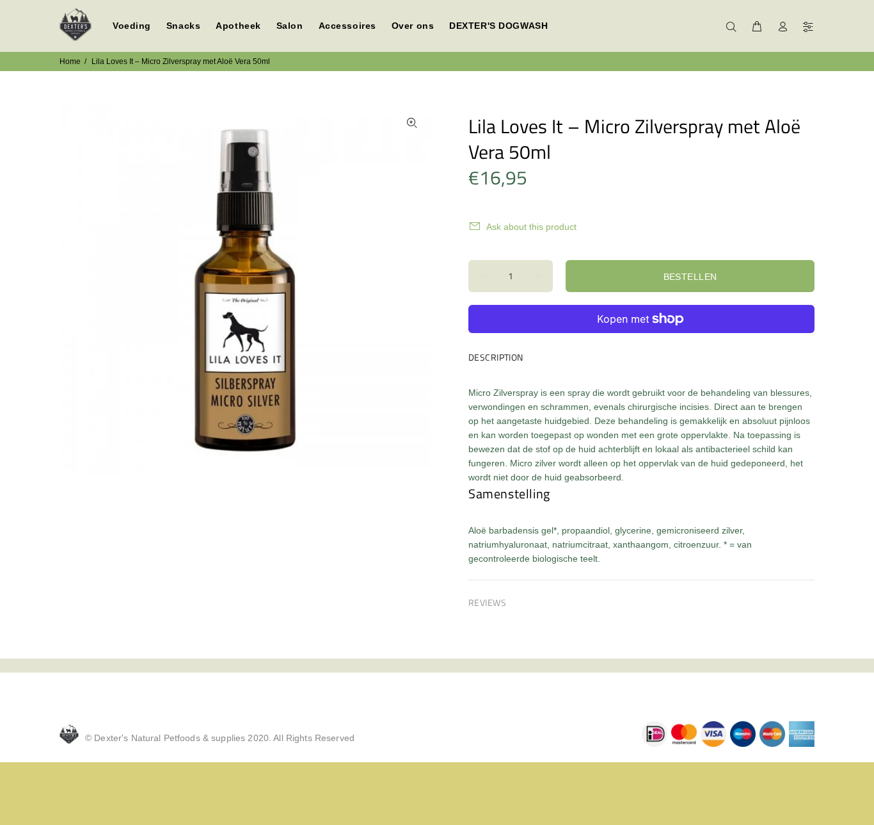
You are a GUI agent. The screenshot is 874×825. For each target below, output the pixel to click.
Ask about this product (531, 227)
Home (70, 61)
